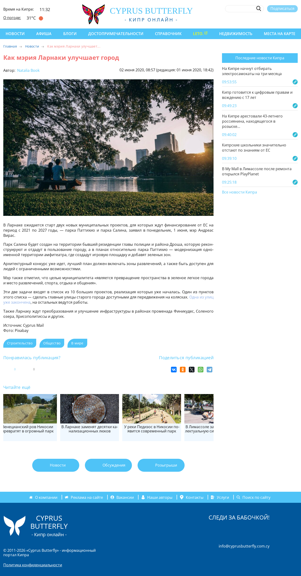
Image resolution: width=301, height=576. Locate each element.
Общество (51, 343)
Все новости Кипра (239, 192)
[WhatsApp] (201, 370)
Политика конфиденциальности (32, 565)
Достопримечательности (115, 33)
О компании (46, 497)
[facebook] (252, 19)
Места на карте (279, 33)
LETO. (198, 33)
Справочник (168, 33)
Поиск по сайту (256, 497)
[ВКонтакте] (174, 370)
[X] (192, 370)
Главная (10, 46)
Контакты (194, 497)
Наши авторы (159, 497)
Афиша (43, 33)
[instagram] (261, 19)
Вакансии (125, 497)
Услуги (223, 497)
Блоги (70, 33)
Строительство (19, 343)
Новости (15, 33)
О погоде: (12, 17)
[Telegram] (210, 370)
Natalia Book (28, 70)
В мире (77, 343)
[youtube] (295, 19)
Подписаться (282, 8)
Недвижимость (235, 33)
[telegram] (278, 19)
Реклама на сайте (87, 497)
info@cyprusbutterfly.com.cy (244, 546)
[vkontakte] (287, 19)
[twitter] (269, 19)
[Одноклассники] (183, 370)
